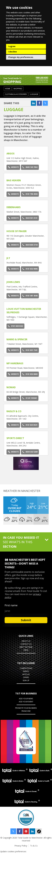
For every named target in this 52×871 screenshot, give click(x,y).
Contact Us (26, 644)
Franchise (26, 711)
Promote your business (26, 708)
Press (26, 650)
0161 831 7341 (32, 350)
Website (15, 167)
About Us (26, 641)
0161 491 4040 (32, 295)
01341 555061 (31, 398)
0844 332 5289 (32, 452)
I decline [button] (12, 51)
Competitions (26, 668)
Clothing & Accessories (16, 94)
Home (7, 88)
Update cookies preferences (13, 851)
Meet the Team (26, 647)
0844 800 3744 (32, 245)
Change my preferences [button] (20, 57)
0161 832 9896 (32, 269)
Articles (26, 674)
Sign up (26, 680)
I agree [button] (11, 46)
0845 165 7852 (32, 167)
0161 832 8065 (32, 374)
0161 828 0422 (17, 326)
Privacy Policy (20, 845)
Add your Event (26, 701)
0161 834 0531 (32, 425)
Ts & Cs (34, 845)
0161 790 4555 (32, 194)
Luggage (34, 94)
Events (26, 671)
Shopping (17, 88)
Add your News (26, 698)
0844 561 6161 (32, 218)
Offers (26, 677)
